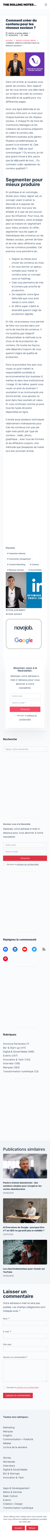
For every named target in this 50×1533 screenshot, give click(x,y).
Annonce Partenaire (14, 1043)
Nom (6, 1318)
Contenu (34, 564)
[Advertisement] (25, 787)
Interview (8, 1063)
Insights (7, 1435)
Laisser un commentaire (18, 1395)
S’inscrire (25, 709)
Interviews (9, 1465)
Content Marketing (16, 564)
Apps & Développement (16, 1488)
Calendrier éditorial (16, 553)
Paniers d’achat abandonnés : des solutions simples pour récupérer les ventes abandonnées (22, 1185)
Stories (7, 1457)
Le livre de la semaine (15, 1447)
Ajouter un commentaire (15, 1357)
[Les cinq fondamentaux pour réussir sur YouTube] (25, 1252)
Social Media (35, 570)
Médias (7, 1443)
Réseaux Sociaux (15, 570)
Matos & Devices (12, 1492)
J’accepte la (22, 864)
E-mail (7, 1331)
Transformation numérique (18, 1071)
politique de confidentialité (28, 864)
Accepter (18, 1528)
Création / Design (13, 1503)
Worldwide (9, 1461)
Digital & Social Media (18, 33)
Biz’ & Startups (11, 1473)
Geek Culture (10, 1496)
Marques (8, 1067)
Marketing (9, 1427)
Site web (7, 1344)
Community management (19, 559)
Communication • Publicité (18, 1439)
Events (7, 1055)
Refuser (32, 1528)
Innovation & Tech (13, 1059)
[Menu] (46, 4)
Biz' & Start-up (11, 1047)
